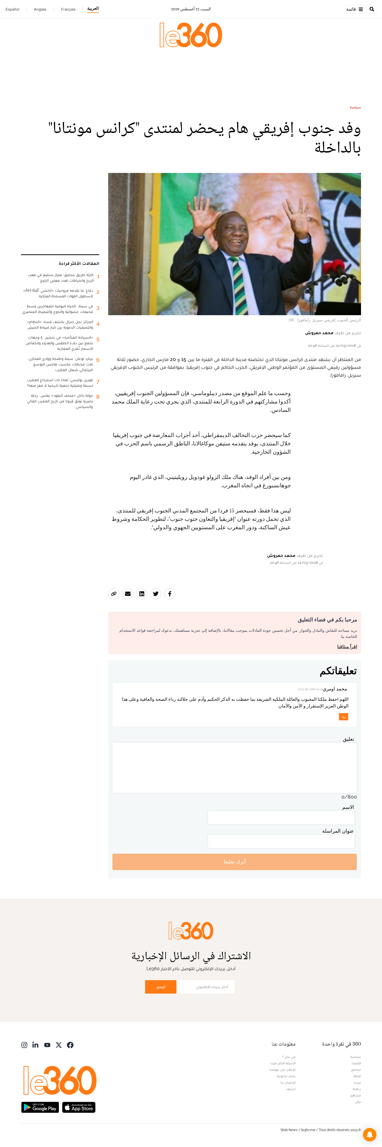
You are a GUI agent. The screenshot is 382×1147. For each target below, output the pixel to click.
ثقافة (357, 1076)
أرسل (160, 987)
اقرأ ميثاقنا (347, 646)
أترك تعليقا (235, 862)
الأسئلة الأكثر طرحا (283, 1063)
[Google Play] (40, 1107)
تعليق (348, 739)
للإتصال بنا (288, 1082)
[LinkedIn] (35, 1044)
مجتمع (356, 1070)
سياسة (355, 107)
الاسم (348, 807)
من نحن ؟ (289, 1057)
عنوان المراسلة (338, 831)
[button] (369, 1134)
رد (343, 716)
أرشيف (291, 1089)
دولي (358, 1102)
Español (12, 9)
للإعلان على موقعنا (282, 1070)
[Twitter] (58, 1044)
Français (68, 9)
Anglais (40, 9)
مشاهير (355, 1095)
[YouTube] (47, 1044)
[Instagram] (24, 1044)
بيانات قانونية (286, 1076)
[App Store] (79, 1107)
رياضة (357, 1089)
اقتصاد (356, 1063)
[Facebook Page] (70, 1044)
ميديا (357, 1082)
